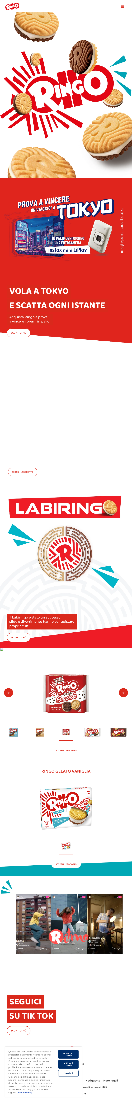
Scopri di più (18, 637)
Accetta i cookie (68, 1054)
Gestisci (68, 1073)
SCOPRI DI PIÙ (18, 333)
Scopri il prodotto (22, 472)
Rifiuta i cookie (68, 1064)
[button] (8, 692)
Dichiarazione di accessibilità (88, 1087)
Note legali (110, 1080)
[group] (66, 705)
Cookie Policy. (25, 1092)
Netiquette (92, 1080)
